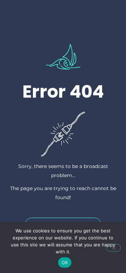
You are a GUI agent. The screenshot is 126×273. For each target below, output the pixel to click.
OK (65, 262)
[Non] (113, 248)
